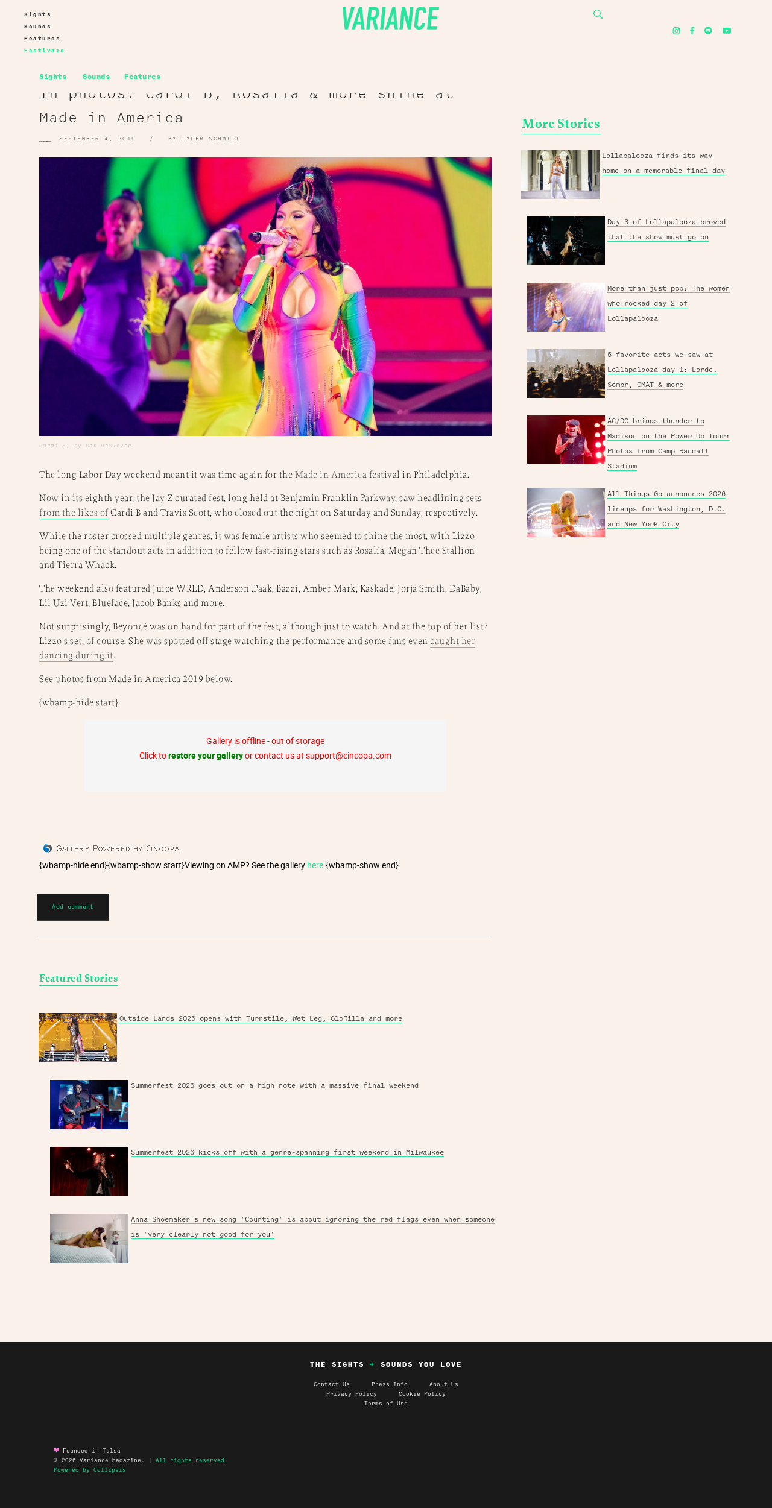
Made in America (331, 475)
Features (42, 39)
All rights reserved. (192, 1460)
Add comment (72, 906)
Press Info (390, 1384)
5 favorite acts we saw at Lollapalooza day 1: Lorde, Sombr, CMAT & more (662, 369)
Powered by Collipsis (90, 1470)
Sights (37, 14)
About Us (443, 1384)
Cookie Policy (422, 1394)
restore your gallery (205, 755)
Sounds (37, 27)
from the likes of (74, 513)
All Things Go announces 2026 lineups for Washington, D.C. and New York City (666, 509)
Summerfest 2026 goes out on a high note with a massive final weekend (275, 1085)
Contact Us (332, 1384)
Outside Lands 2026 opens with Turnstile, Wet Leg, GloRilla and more (260, 1018)
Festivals (44, 51)
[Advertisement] (627, 730)
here (315, 865)
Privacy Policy (362, 1394)
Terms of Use (386, 1404)
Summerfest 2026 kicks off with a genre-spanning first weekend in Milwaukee (287, 1152)
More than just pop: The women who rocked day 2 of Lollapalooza (668, 303)
